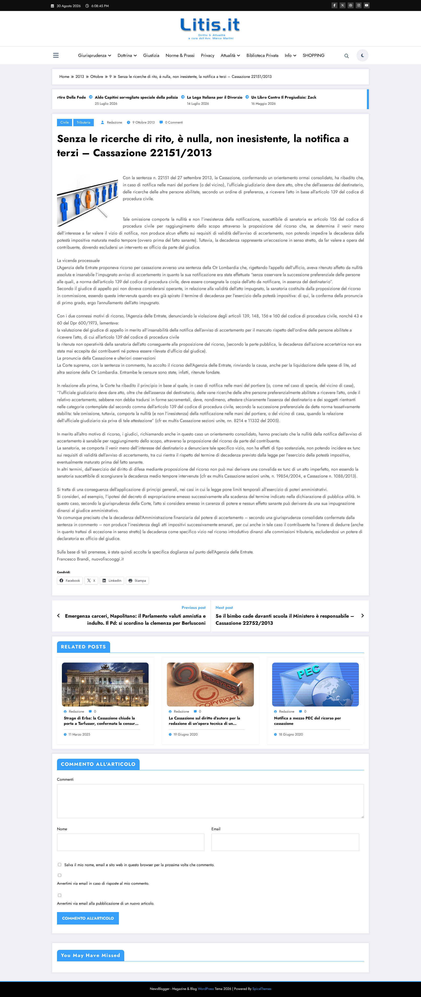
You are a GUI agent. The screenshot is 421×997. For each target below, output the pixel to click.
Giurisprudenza (92, 55)
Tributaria (83, 122)
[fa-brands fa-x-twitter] (342, 5)
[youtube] (367, 5)
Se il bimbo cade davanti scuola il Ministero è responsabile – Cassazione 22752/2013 (285, 619)
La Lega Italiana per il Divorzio (204, 97)
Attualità (228, 55)
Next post (224, 607)
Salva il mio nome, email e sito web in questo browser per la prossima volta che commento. (139, 865)
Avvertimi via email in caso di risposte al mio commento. (103, 883)
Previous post (194, 607)
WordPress (206, 988)
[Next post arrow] (362, 616)
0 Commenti (174, 122)
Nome (62, 829)
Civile (64, 122)
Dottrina (125, 55)
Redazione (114, 122)
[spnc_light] (362, 55)
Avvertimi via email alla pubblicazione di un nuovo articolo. (105, 903)
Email (215, 829)
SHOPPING (314, 55)
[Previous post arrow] (58, 616)
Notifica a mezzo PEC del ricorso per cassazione (307, 721)
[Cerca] (347, 56)
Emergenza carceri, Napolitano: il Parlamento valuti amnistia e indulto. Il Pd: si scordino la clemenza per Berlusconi (135, 619)
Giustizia (151, 55)
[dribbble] (351, 5)
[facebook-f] (334, 5)
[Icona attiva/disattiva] (55, 56)
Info (288, 55)
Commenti (65, 779)
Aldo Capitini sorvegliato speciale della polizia (126, 97)
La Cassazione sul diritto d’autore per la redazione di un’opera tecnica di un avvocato (204, 721)
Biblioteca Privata (262, 55)
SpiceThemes (261, 988)
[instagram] (359, 5)
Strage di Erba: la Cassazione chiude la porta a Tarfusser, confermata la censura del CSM (100, 721)
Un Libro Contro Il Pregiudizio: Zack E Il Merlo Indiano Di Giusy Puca (303, 97)
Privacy (207, 55)
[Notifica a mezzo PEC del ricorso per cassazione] (315, 684)
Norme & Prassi (180, 55)
